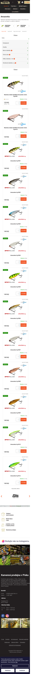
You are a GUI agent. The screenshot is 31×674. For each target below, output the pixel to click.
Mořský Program (22, 6)
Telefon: (3, 595)
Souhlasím (22, 670)
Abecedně (24, 31)
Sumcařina (22, 8)
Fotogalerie (22, 642)
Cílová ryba (7, 8)
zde (16, 662)
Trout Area (13, 6)
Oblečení (15, 8)
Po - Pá (3, 607)
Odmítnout (7, 670)
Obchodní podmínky (23, 639)
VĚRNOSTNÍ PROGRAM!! (15, 645)
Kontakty (7, 639)
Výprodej (6, 6)
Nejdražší (10, 31)
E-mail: (2, 593)
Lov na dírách (15, 11)
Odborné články (14, 642)
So (2, 609)
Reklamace (7, 642)
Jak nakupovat (14, 639)
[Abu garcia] (15, 496)
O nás (2, 639)
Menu (28, 2)
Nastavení (15, 666)
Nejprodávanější (17, 31)
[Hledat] (12, 2)
